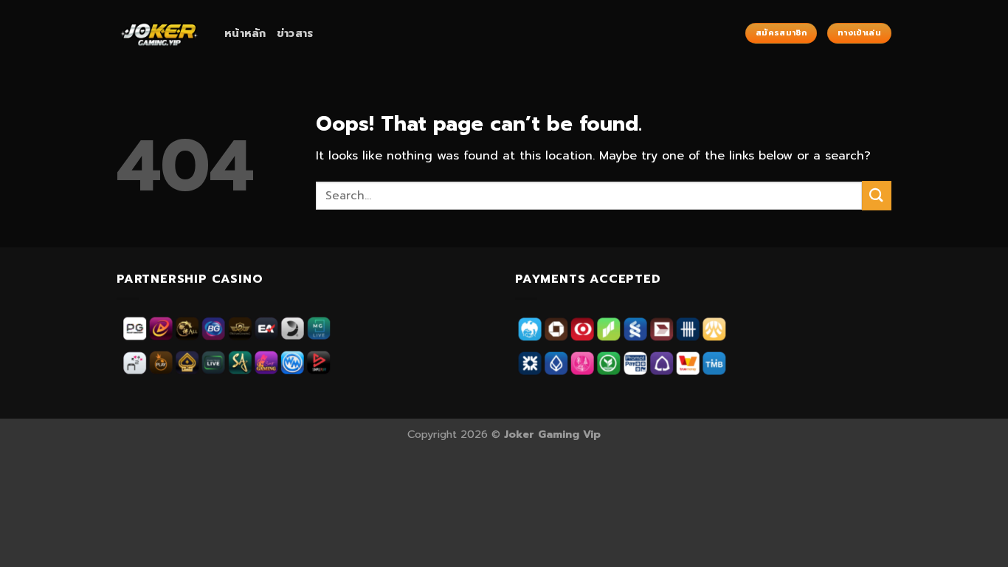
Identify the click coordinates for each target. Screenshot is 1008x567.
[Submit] (876, 195)
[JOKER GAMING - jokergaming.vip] (159, 33)
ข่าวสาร (295, 33)
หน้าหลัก (245, 33)
